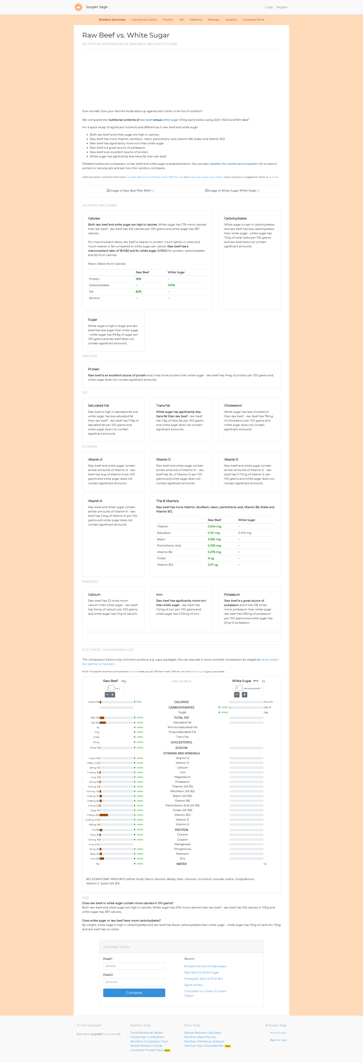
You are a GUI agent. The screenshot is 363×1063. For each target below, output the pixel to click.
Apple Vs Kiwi (193, 985)
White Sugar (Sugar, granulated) (205, 177)
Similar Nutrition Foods (146, 1045)
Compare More (253, 19)
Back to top (278, 1040)
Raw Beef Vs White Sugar (201, 972)
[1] (249, 119)
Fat (181, 19)
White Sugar (247, 190)
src (152, 190)
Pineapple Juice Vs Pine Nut (203, 978)
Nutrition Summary (112, 19)
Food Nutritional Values (146, 1032)
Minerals (213, 19)
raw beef (146, 120)
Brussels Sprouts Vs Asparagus (205, 966)
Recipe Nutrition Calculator (203, 1032)
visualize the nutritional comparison (234, 164)
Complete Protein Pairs (150, 1050)
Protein (168, 19)
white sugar (170, 120)
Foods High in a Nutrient (147, 1037)
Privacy (282, 1033)
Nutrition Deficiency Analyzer (204, 1041)
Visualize (231, 19)
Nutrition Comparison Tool (149, 1041)
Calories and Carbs (144, 19)
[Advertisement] (181, 80)
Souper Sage (96, 7)
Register (282, 7)
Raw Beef (143, 190)
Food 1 (107, 959)
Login (269, 7)
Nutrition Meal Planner (200, 1037)
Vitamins (196, 19)
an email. (274, 177)
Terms (273, 1033)
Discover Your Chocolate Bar (207, 1045)
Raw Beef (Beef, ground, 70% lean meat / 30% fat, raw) (155, 177)
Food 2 (108, 974)
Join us (81, 1034)
